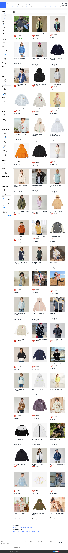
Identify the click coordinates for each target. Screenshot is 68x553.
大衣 (4, 27)
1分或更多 (8, 203)
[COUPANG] (17, 547)
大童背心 (26, 531)
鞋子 (3, 36)
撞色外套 (33, 531)
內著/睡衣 (4, 33)
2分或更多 (8, 202)
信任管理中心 (26, 541)
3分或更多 (8, 200)
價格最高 (25, 14)
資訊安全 (42, 541)
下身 (3, 32)
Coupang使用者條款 (15, 541)
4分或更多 (8, 199)
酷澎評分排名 (16, 14)
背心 (4, 29)
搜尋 (9, 215)
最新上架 (31, 14)
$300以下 (4, 208)
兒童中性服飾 (4, 44)
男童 (3, 23)
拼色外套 (14, 531)
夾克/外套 (5, 26)
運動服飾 (4, 35)
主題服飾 (4, 39)
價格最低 (21, 14)
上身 (3, 30)
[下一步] (49, 523)
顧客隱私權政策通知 (32, 541)
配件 (3, 38)
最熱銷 (28, 14)
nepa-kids (37, 531)
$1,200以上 (4, 213)
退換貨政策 (20, 541)
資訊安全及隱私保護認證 (48, 541)
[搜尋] (58, 4)
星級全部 (4, 198)
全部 (18, 4)
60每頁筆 (63, 14)
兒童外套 (22, 531)
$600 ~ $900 (4, 211)
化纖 (40, 531)
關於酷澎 (2, 541)
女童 (3, 41)
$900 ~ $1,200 (5, 212)
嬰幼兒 (4, 42)
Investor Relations (7, 541)
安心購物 (37, 541)
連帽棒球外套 (18, 531)
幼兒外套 (30, 531)
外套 (3, 24)
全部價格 (4, 207)
